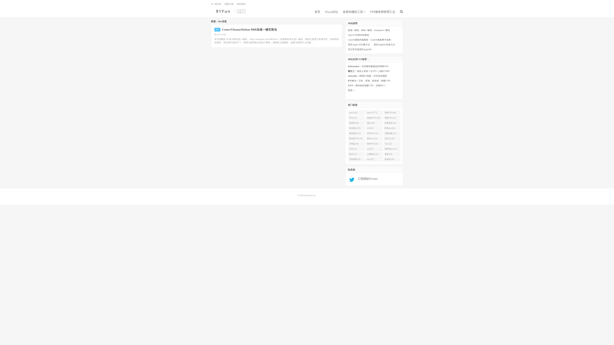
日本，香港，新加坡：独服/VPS (369, 81)
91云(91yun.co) (222, 11)
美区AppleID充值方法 (384, 44)
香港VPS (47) (390, 118)
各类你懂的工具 (353, 11)
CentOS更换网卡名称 (380, 40)
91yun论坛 (331, 11)
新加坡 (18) (389, 159)
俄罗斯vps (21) (391, 149)
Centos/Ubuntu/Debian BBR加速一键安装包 (249, 29)
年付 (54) (353, 118)
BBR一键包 (366, 30)
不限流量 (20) (355, 159)
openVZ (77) (372, 112)
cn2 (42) (370, 128)
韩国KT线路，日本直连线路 (367, 76)
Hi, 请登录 (216, 4)
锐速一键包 (353, 30)
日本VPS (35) (372, 133)
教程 (217, 29)
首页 (317, 11)
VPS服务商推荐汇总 (382, 11)
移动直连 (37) (355, 133)
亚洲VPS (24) (372, 144)
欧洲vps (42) (390, 128)
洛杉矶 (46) (354, 123)
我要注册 (228, 4)
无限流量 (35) (390, 133)
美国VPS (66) (390, 112)
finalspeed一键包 (382, 30)
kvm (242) (353, 112)
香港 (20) (388, 154)
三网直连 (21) (372, 154)
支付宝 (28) (389, 138)
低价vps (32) (372, 138)
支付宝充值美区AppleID (359, 49)
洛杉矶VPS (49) (373, 118)
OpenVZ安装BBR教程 (358, 35)
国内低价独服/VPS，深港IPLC (366, 85)
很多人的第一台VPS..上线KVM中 (369, 71)
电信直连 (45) (355, 128)
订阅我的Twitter (367, 178)
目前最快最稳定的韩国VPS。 (369, 66)
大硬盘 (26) (354, 144)
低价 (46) (370, 123)
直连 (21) (353, 154)
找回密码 (241, 4)
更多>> (351, 90)
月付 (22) (353, 149)
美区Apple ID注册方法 (359, 44)
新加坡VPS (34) (355, 138)
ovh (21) (370, 149)
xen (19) (370, 159)
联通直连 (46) (390, 123)
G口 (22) (388, 144)
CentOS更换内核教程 (358, 40)
